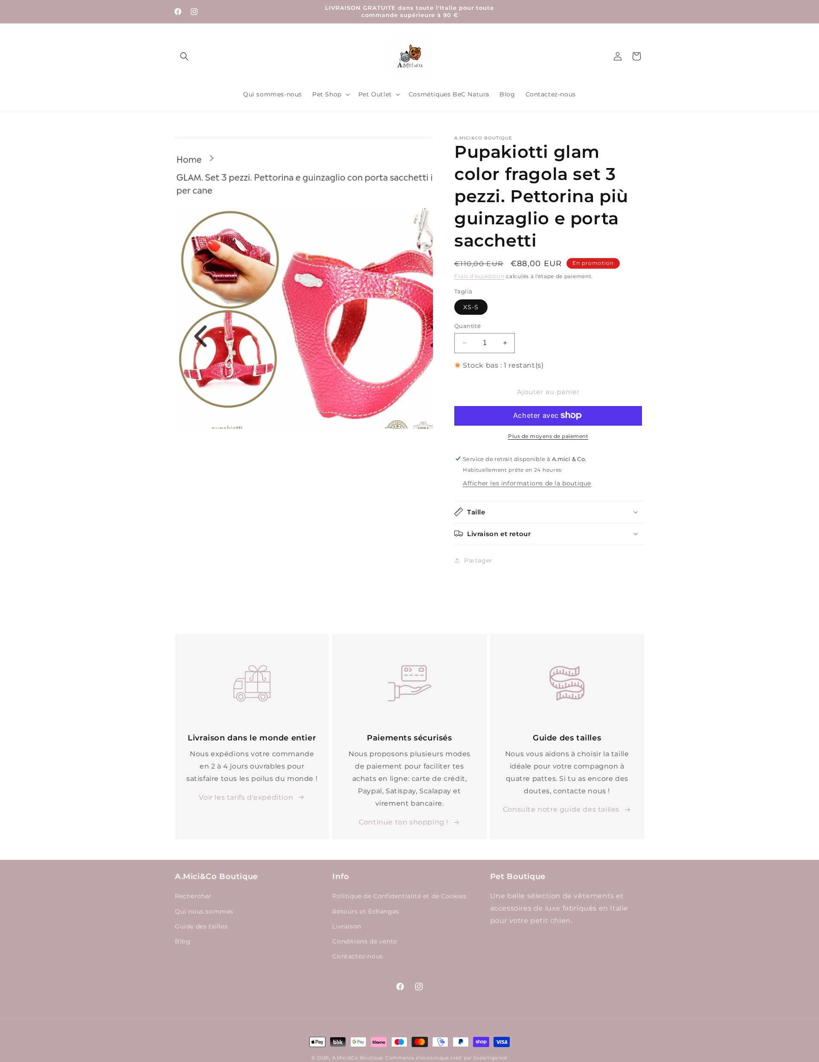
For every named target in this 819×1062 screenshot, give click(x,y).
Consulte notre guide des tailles (561, 810)
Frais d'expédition (479, 276)
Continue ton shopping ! (403, 822)
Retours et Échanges (365, 911)
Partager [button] (478, 560)
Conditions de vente (364, 941)
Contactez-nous (357, 956)
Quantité (467, 325)
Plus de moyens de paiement (548, 435)
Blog (182, 941)
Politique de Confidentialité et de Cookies (399, 896)
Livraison (346, 926)
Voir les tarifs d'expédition (246, 797)
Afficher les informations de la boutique (527, 483)
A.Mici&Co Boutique (358, 1058)
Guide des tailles (201, 926)
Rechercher (193, 896)
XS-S (471, 307)
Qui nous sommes (204, 911)
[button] (184, 56)
